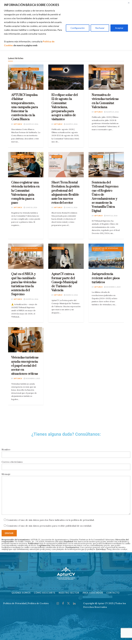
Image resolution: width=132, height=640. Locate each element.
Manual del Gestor (103, 69)
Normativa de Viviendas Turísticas (25, 249)
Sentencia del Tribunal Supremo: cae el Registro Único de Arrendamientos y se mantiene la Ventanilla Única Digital (105, 197)
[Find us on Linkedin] (74, 603)
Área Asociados (93, 592)
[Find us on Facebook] (63, 603)
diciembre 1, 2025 (113, 287)
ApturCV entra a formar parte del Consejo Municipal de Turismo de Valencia (64, 282)
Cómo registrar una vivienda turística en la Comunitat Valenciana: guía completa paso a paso (25, 193)
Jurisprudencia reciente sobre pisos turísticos (106, 278)
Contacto (113, 592)
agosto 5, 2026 (71, 124)
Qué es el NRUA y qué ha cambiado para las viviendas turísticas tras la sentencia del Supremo (23, 284)
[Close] (129, 3)
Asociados (18, 332)
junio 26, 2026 (31, 207)
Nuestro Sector (69, 592)
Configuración (78, 28)
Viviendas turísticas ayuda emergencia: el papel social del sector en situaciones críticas (24, 366)
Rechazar (99, 28)
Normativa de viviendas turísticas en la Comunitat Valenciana (105, 101)
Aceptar (119, 28)
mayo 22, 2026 (112, 216)
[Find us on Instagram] (58, 603)
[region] (66, 25)
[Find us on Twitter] (68, 603)
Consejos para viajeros (25, 69)
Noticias (57, 69)
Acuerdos (57, 248)
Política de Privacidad (14, 603)
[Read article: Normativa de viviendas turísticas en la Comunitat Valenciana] (106, 77)
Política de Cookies (38, 603)
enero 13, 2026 (71, 295)
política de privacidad (82, 520)
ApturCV (18, 124)
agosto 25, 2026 (31, 124)
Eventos (56, 157)
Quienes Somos (21, 592)
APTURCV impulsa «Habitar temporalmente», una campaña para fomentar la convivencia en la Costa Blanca (24, 107)
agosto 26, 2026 (31, 299)
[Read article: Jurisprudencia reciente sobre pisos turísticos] (106, 256)
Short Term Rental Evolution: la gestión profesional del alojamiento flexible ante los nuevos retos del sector (65, 193)
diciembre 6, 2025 (32, 378)
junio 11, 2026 (71, 207)
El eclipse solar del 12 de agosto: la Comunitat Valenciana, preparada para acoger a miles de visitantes (65, 107)
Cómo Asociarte (44, 592)
